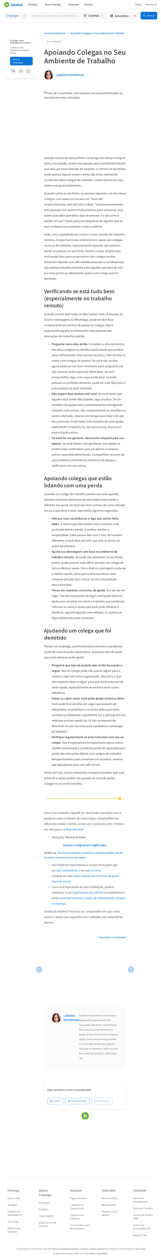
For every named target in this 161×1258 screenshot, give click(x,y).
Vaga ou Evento (78, 1198)
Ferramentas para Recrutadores (80, 1226)
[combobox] (55, 15)
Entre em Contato (143, 1208)
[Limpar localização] (102, 15)
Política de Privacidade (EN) (142, 1226)
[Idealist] (13, 4)
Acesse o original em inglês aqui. (85, 845)
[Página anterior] (39, 969)
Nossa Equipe (109, 1205)
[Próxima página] (131, 969)
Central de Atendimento (140, 1200)
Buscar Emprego (53, 4)
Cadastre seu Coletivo (77, 1216)
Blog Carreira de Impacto (47, 1224)
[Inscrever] (13, 71)
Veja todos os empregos (112, 937)
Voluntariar (73, 4)
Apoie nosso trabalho (14, 1230)
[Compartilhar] (21, 71)
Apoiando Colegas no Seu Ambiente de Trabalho (97, 33)
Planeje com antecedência (15, 1213)
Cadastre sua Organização (77, 1206)
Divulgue (12, 1205)
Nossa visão (14, 1198)
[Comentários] (28, 71)
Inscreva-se (151, 4)
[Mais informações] (94, 16)
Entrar (138, 4)
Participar (32, 4)
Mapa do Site (140, 1235)
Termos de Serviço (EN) (143, 1216)
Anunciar (88, 4)
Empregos (44, 1202)
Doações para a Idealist (110, 1213)
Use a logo (13, 1221)
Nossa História (110, 1198)
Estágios (43, 1209)
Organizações (46, 1216)
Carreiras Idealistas (55, 33)
